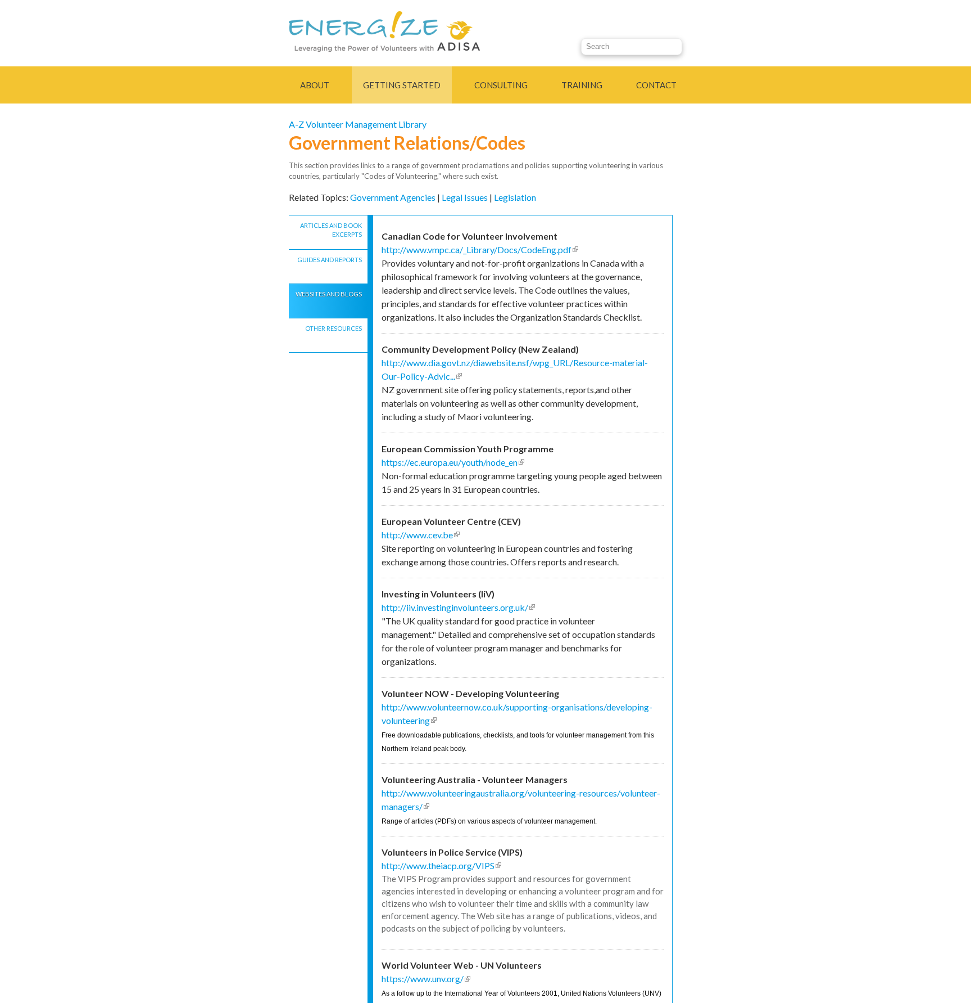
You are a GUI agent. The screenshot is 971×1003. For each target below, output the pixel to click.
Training (581, 85)
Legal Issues (465, 197)
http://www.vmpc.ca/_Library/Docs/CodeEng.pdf (480, 249)
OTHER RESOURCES (333, 328)
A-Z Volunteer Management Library (357, 124)
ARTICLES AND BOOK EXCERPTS (331, 230)
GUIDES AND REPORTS (329, 259)
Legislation (515, 197)
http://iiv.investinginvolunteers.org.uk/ (458, 607)
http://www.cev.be (421, 534)
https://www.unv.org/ (426, 978)
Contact (656, 85)
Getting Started (402, 85)
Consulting (501, 85)
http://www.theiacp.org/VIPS (441, 865)
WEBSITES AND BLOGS (329, 294)
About (314, 85)
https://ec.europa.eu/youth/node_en (453, 462)
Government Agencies (392, 197)
